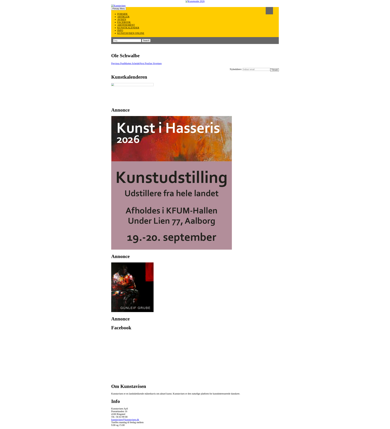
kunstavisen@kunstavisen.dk (125, 419)
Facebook (124, 22)
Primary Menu (118, 8)
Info (120, 30)
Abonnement (126, 25)
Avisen (121, 19)
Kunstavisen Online (130, 33)
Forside (122, 14)
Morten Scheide (125, 63)
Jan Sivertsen (151, 63)
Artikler (123, 16)
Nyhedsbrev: (236, 69)
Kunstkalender (128, 27)
